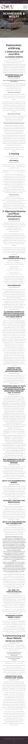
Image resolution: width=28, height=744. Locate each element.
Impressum (22, 738)
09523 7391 (25, 1)
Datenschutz (17, 738)
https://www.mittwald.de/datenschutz (17, 172)
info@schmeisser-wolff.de (6, 1)
